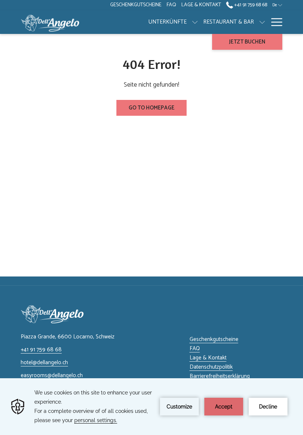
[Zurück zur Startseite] (50, 22)
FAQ (195, 348)
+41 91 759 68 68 (250, 5)
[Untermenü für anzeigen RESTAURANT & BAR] (262, 22)
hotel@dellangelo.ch (44, 362)
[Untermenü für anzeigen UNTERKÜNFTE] (194, 22)
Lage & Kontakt (208, 357)
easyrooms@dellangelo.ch (52, 375)
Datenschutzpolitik (211, 367)
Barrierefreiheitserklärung (220, 376)
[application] (151, 406)
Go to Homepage (151, 107)
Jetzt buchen (247, 41)
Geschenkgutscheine (214, 339)
